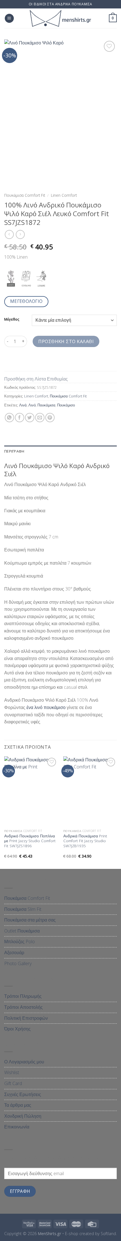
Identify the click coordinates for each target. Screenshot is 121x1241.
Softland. (109, 1233)
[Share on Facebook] (19, 417)
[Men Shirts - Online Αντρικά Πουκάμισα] (60, 18)
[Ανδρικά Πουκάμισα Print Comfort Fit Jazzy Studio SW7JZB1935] (90, 791)
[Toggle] (114, 898)
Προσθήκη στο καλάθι (66, 341)
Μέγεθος (11, 319)
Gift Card (13, 1083)
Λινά (23, 405)
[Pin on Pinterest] (50, 417)
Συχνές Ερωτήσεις (22, 1094)
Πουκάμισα (46, 405)
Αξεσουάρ (14, 952)
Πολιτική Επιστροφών (26, 1018)
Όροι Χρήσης (17, 1029)
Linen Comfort (64, 195)
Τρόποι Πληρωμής (23, 996)
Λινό (32, 405)
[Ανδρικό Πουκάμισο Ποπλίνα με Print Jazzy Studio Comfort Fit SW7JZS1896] (31, 791)
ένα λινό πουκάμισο (46, 707)
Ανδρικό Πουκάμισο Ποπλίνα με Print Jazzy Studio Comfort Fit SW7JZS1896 (30, 840)
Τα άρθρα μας (17, 1105)
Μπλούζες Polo (19, 941)
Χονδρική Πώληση (22, 1116)
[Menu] (9, 18)
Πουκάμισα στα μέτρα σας (30, 920)
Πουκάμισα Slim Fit (22, 909)
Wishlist (11, 1072)
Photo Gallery (18, 963)
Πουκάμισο (66, 405)
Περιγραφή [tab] (14, 451)
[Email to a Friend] (39, 417)
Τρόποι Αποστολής (23, 1007)
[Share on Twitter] (29, 417)
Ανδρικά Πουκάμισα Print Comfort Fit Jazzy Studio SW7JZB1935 (85, 840)
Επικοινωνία (16, 1127)
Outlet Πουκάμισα (22, 931)
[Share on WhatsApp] (9, 417)
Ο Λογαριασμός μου (24, 1062)
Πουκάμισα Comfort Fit (24, 195)
